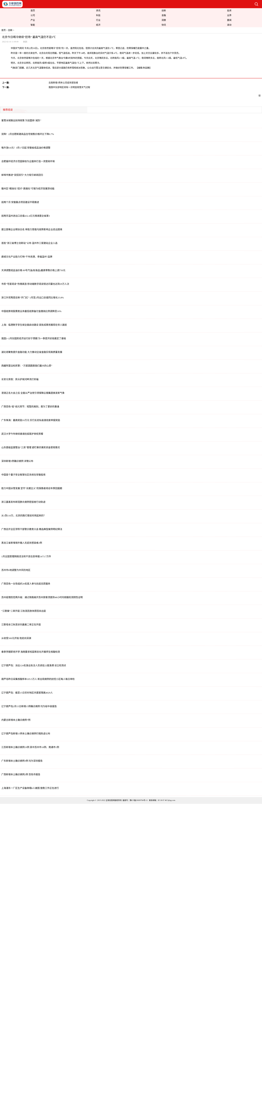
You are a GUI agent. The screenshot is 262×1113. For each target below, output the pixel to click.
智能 (33, 25)
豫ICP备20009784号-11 (139, 800)
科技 (98, 15)
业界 (229, 15)
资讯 (98, 10)
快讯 (164, 25)
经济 (98, 25)
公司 (33, 15)
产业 (33, 20)
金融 (164, 15)
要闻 (229, 20)
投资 (229, 10)
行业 (98, 20)
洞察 (164, 20)
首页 (33, 10)
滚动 (229, 25)
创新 (164, 10)
